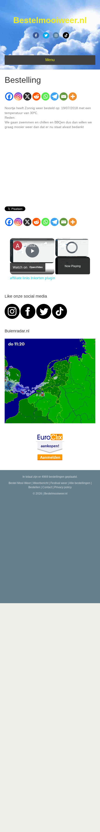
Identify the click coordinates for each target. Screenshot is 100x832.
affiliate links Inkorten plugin (31, 245)
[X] (27, 96)
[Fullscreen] (85, 254)
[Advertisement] (50, 548)
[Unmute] (64, 254)
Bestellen (34, 487)
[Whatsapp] (45, 96)
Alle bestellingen (79, 483)
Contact (47, 487)
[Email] (64, 96)
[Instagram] (18, 96)
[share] (45, 243)
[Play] (58, 254)
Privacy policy (63, 487)
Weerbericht (40, 483)
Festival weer (58, 483)
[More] (73, 96)
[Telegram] (54, 96)
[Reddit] (36, 96)
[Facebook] (9, 96)
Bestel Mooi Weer (20, 483)
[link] (17, 245)
